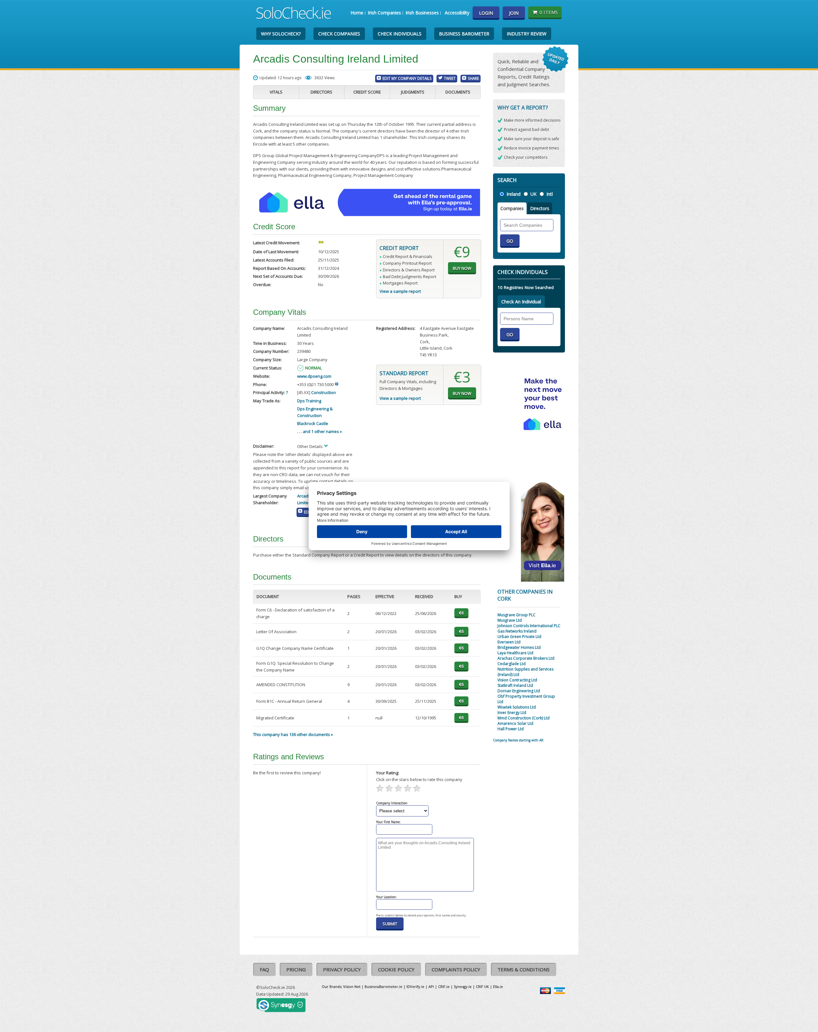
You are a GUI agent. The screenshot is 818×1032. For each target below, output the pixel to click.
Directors (321, 92)
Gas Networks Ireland (517, 631)
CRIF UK (482, 986)
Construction (323, 392)
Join (514, 13)
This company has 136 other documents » (293, 734)
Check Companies (339, 34)
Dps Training (309, 401)
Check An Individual (521, 302)
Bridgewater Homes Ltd (519, 647)
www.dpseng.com (314, 376)
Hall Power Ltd (511, 729)
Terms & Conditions (524, 969)
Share (473, 78)
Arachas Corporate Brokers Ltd (526, 658)
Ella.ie (498, 986)
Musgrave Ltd (510, 620)
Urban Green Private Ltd (519, 636)
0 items (548, 12)
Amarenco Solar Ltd (515, 723)
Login (486, 13)
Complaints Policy (456, 969)
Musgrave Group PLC (517, 615)
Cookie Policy (396, 969)
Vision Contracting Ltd (517, 680)
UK (533, 194)
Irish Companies (384, 13)
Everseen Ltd (509, 642)
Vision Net (351, 986)
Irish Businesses (422, 13)
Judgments (412, 92)
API (431, 986)
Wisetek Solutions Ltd (517, 707)
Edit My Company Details (407, 78)
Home (357, 13)
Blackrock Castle (312, 423)
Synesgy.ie (463, 986)
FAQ (264, 969)
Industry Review (526, 34)
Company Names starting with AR (518, 740)
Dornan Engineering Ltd (519, 691)
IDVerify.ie (415, 986)
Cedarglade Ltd (512, 663)
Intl (549, 194)
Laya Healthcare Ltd (515, 653)
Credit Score (367, 92)
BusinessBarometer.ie (383, 986)
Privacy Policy (342, 969)
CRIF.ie (444, 986)
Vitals (276, 92)
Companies (512, 208)
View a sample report (400, 291)
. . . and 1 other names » (319, 431)
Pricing (296, 969)
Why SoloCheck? (281, 34)
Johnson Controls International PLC (529, 625)
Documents (457, 92)
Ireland (513, 194)
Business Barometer (464, 34)
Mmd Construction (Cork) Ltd (524, 718)
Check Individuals (399, 34)
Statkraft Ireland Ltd (515, 685)
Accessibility (457, 13)
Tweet (450, 78)
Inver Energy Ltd (512, 712)
